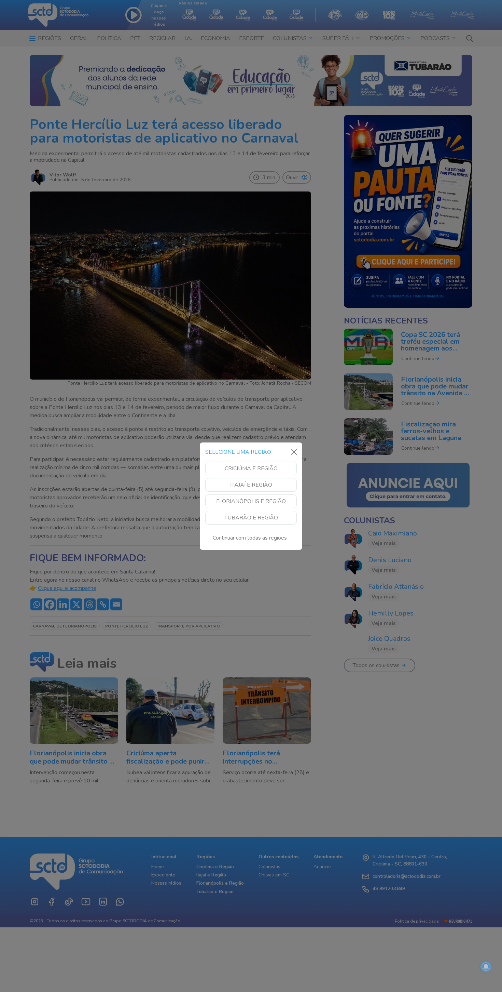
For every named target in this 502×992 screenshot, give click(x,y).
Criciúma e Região (251, 468)
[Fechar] (294, 452)
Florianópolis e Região (251, 501)
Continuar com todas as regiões (250, 538)
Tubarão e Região (251, 517)
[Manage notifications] (485, 966)
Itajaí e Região (251, 485)
